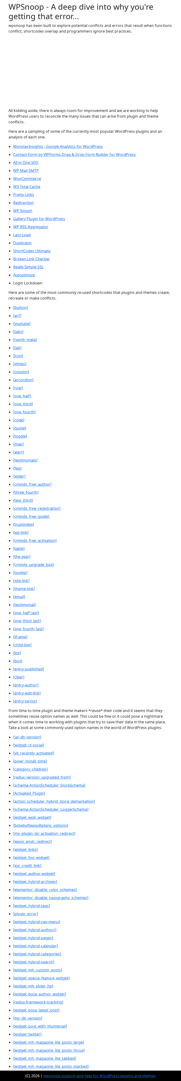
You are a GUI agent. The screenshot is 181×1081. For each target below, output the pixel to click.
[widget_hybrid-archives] (35, 881)
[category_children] (30, 769)
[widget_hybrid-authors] (34, 929)
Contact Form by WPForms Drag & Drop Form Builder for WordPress (74, 154)
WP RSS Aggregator (30, 226)
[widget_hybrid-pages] (33, 937)
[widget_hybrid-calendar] (35, 945)
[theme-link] (24, 588)
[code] (18, 420)
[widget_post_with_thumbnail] (40, 1026)
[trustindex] (23, 524)
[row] (18, 387)
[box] (17, 661)
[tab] (17, 347)
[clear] (18, 677)
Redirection (23, 202)
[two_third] (23, 500)
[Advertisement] (90, 71)
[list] (17, 653)
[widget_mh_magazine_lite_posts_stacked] (51, 1066)
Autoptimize (24, 275)
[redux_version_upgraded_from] (42, 777)
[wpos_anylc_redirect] (32, 841)
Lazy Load (22, 234)
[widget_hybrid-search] (33, 962)
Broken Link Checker (31, 259)
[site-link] (21, 580)
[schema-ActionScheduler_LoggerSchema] (50, 809)
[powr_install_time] (30, 761)
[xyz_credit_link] (27, 865)
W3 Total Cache (26, 186)
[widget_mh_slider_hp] (33, 986)
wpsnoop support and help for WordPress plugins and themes (100, 1075)
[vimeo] (19, 363)
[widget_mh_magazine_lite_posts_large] (48, 1042)
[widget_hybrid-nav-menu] (36, 921)
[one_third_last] (27, 620)
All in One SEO (25, 162)
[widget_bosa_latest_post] (36, 1010)
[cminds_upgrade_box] (33, 564)
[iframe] (20, 636)
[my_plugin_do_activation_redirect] (44, 833)
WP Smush (22, 210)
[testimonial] (24, 604)
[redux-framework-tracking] (38, 1002)
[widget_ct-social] (28, 745)
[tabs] (18, 331)
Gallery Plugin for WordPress (39, 218)
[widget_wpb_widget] (32, 817)
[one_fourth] (24, 412)
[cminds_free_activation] (35, 540)
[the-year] (21, 556)
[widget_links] (25, 849)
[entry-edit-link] (27, 693)
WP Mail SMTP (26, 170)
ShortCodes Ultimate (31, 250)
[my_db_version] (27, 1018)
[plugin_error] (25, 913)
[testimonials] (25, 460)
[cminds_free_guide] (31, 516)
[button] (20, 307)
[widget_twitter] (27, 1034)
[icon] (18, 355)
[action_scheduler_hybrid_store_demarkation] (54, 801)
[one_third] (23, 404)
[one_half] (22, 396)
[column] (21, 371)
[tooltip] (20, 572)
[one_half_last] (26, 612)
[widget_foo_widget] (31, 857)
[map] (18, 444)
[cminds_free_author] (32, 484)
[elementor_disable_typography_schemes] (50, 897)
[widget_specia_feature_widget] (41, 978)
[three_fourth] (25, 492)
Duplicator (22, 242)
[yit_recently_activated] (33, 753)
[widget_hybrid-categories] (37, 954)
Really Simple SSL (28, 267)
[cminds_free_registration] (36, 508)
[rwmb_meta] (25, 339)
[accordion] (23, 379)
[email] (19, 596)
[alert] (18, 452)
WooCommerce (27, 178)
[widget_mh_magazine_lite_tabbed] (44, 1058)
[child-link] (22, 645)
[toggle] (20, 436)
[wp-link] (21, 532)
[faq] (17, 468)
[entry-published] (28, 669)
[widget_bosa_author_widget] (39, 994)
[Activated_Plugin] (29, 793)
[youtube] (21, 323)
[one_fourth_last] (28, 628)
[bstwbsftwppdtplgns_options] (40, 825)
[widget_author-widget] (34, 873)
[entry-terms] (25, 701)
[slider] (19, 476)
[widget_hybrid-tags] (31, 905)
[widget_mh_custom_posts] (37, 970)
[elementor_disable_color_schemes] (45, 889)
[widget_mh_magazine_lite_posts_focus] (49, 1050)
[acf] (17, 315)
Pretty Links (23, 194)
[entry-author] (25, 685)
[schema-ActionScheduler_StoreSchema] (49, 785)
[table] (19, 548)
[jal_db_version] (27, 737)
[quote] (19, 428)
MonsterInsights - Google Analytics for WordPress (58, 146)
